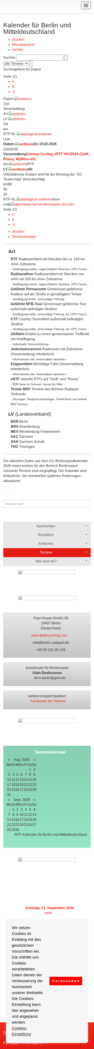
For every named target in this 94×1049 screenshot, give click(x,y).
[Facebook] (71, 517)
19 (30, 820)
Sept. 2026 (21, 800)
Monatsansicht (23, 44)
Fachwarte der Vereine (48, 701)
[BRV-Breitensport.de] (2, 5)
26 (30, 825)
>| (13, 91)
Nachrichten (46, 526)
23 (34, 785)
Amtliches (46, 544)
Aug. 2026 (22, 760)
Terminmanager (24, 236)
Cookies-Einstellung (21, 1031)
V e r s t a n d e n (65, 981)
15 (30, 779)
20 (34, 820)
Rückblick (46, 535)
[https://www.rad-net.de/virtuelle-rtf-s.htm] (42, 204)
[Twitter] (79, 517)
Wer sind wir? (46, 561)
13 (34, 815)
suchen (17, 49)
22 (30, 785)
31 (9, 795)
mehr (48, 913)
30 (34, 790)
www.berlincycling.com (49, 635)
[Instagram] (88, 517)
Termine (46, 552)
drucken (18, 39)
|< (13, 81)
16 (34, 779)
